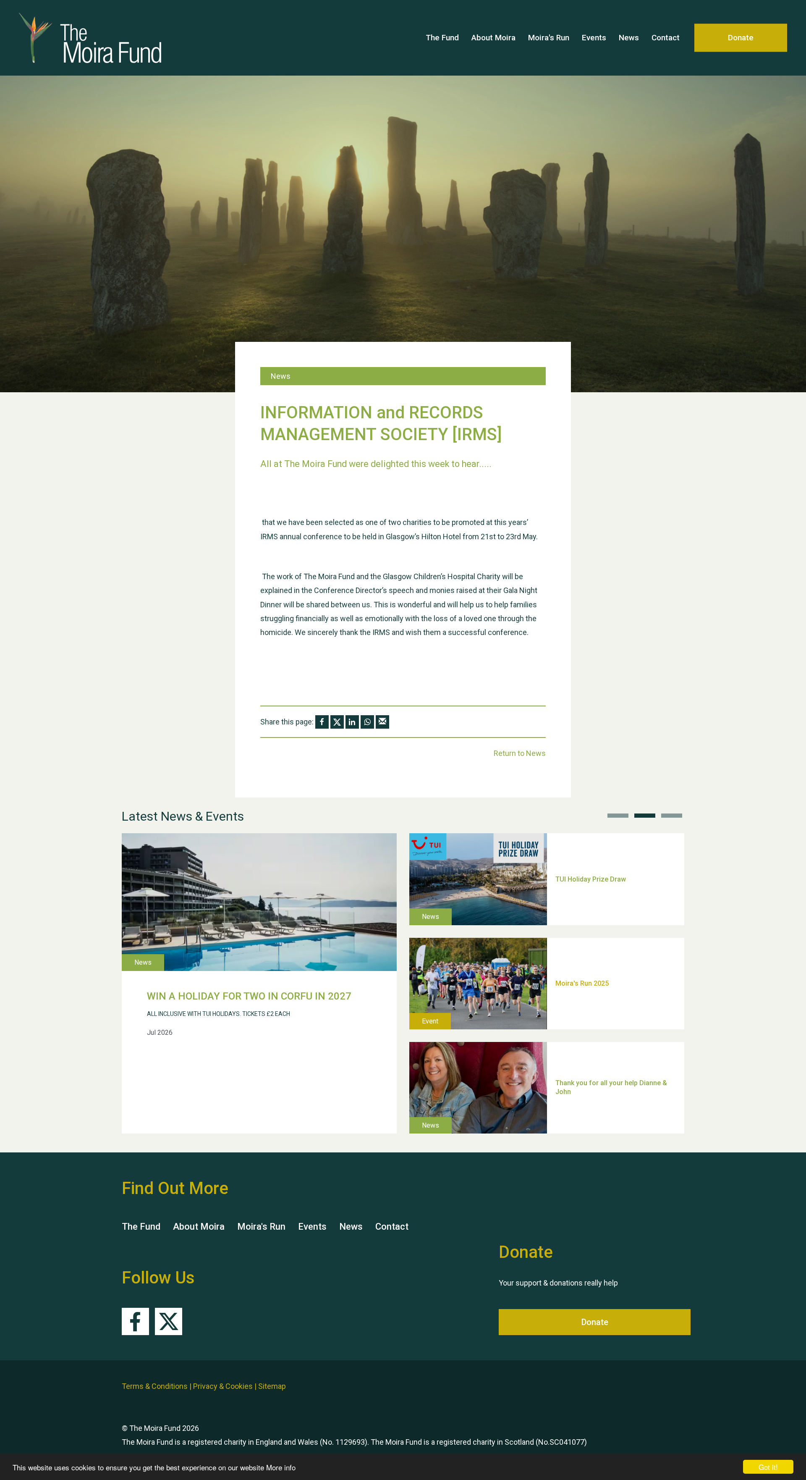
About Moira (493, 37)
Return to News (520, 753)
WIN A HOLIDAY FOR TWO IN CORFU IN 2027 (249, 996)
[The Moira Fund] (100, 38)
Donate (741, 37)
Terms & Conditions (155, 1386)
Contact (666, 37)
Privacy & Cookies (223, 1386)
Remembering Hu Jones (592, 1045)
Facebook (135, 1321)
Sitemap (272, 1386)
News (629, 37)
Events (594, 37)
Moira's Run (548, 37)
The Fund (442, 37)
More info (281, 1467)
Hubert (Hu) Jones (583, 940)
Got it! (768, 1467)
